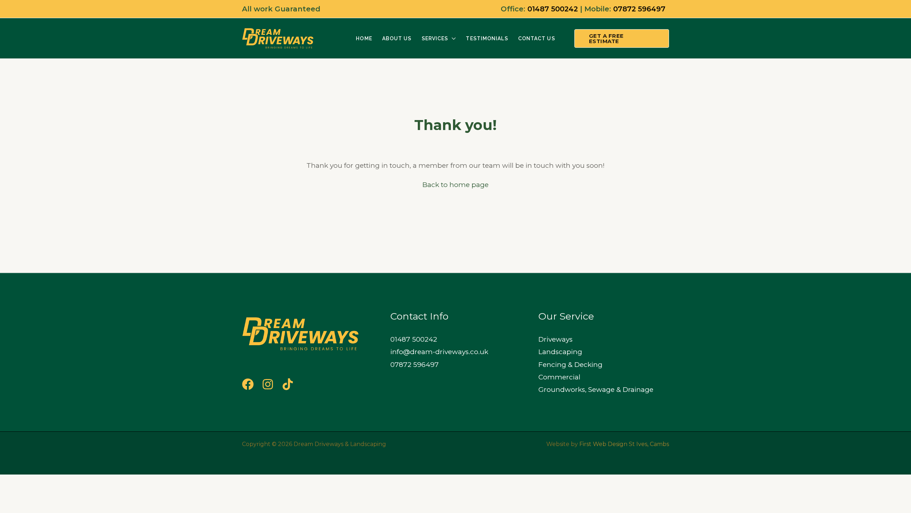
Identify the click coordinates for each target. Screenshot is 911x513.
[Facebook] (248, 384)
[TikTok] (288, 384)
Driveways (555, 339)
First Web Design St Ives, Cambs (624, 444)
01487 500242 (552, 9)
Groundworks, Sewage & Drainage (595, 389)
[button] (452, 38)
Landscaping (560, 352)
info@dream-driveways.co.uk (439, 352)
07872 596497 (639, 9)
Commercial (559, 377)
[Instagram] (268, 384)
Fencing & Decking (570, 365)
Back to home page (455, 185)
